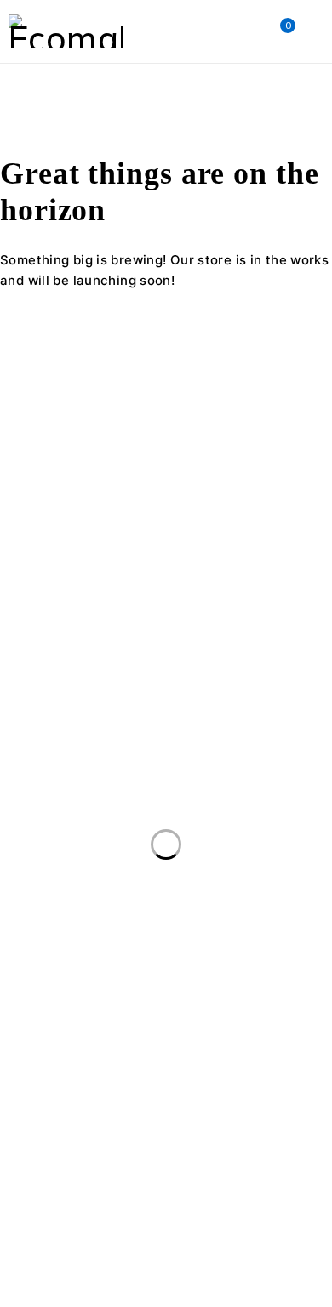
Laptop (171, 1085)
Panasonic (177, 1120)
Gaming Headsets (68, 1050)
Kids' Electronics (63, 1085)
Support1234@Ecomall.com (85, 541)
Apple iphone (165, 945)
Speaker (168, 1154)
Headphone (195, 1050)
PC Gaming (280, 1120)
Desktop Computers (75, 1015)
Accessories (50, 945)
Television (187, 1189)
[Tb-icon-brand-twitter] (67, 593)
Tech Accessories (66, 1189)
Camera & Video (63, 980)
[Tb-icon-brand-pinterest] (160, 593)
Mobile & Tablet (61, 1120)
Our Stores (234, 521)
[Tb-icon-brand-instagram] (114, 593)
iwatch (288, 1050)
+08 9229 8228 (47, 562)
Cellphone (180, 980)
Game (289, 1015)
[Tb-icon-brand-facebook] (21, 593)
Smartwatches (59, 1154)
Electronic (203, 1015)
